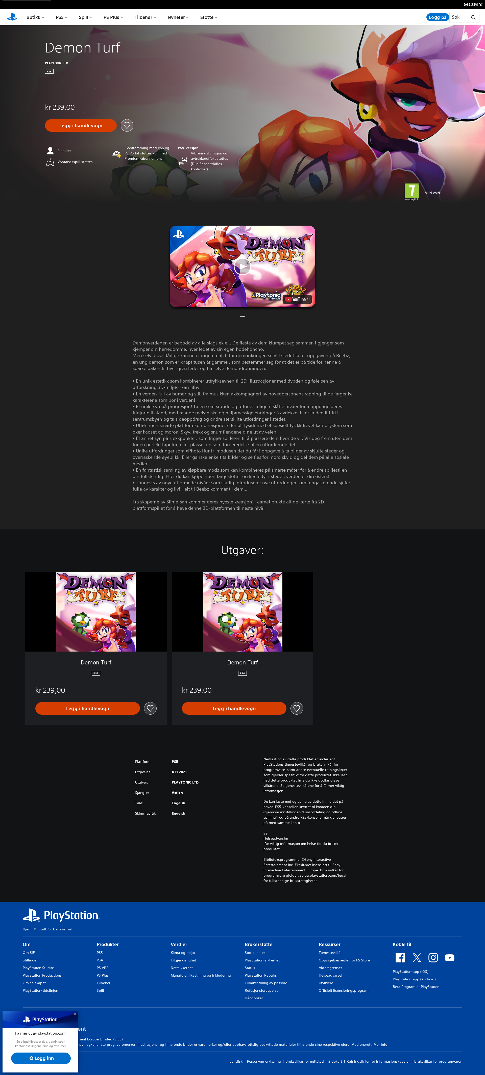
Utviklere (326, 983)
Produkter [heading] (108, 944)
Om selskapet (34, 983)
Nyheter (176, 17)
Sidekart (335, 1061)
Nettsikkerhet (182, 967)
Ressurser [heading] (330, 944)
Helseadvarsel (330, 975)
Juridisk (236, 1061)
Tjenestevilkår (330, 952)
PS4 (100, 960)
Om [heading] (27, 944)
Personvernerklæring (264, 1061)
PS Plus (111, 17)
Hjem (27, 929)
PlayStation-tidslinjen (40, 990)
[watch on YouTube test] (297, 299)
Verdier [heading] (179, 944)
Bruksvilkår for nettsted (304, 1061)
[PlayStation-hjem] (12, 17)
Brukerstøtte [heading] (259, 944)
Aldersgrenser (330, 967)
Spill (83, 17)
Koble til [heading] (402, 944)
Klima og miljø (183, 952)
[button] (242, 266)
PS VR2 (102, 967)
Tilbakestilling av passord (266, 983)
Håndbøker (254, 998)
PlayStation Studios (39, 967)
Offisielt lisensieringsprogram (344, 990)
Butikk (33, 17)
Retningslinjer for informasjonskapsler (378, 1061)
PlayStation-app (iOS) (410, 971)
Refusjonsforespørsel (262, 990)
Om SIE (29, 952)
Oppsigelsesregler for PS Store (344, 960)
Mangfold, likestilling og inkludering (201, 975)
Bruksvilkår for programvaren (438, 1061)
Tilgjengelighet (183, 960)
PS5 (60, 17)
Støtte (206, 17)
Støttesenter (255, 952)
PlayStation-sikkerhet (262, 960)
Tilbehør (143, 17)
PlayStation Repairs (261, 975)
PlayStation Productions (42, 975)
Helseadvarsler (275, 838)
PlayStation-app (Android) (414, 979)
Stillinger (30, 960)
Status (250, 967)
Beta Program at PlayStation (416, 986)
